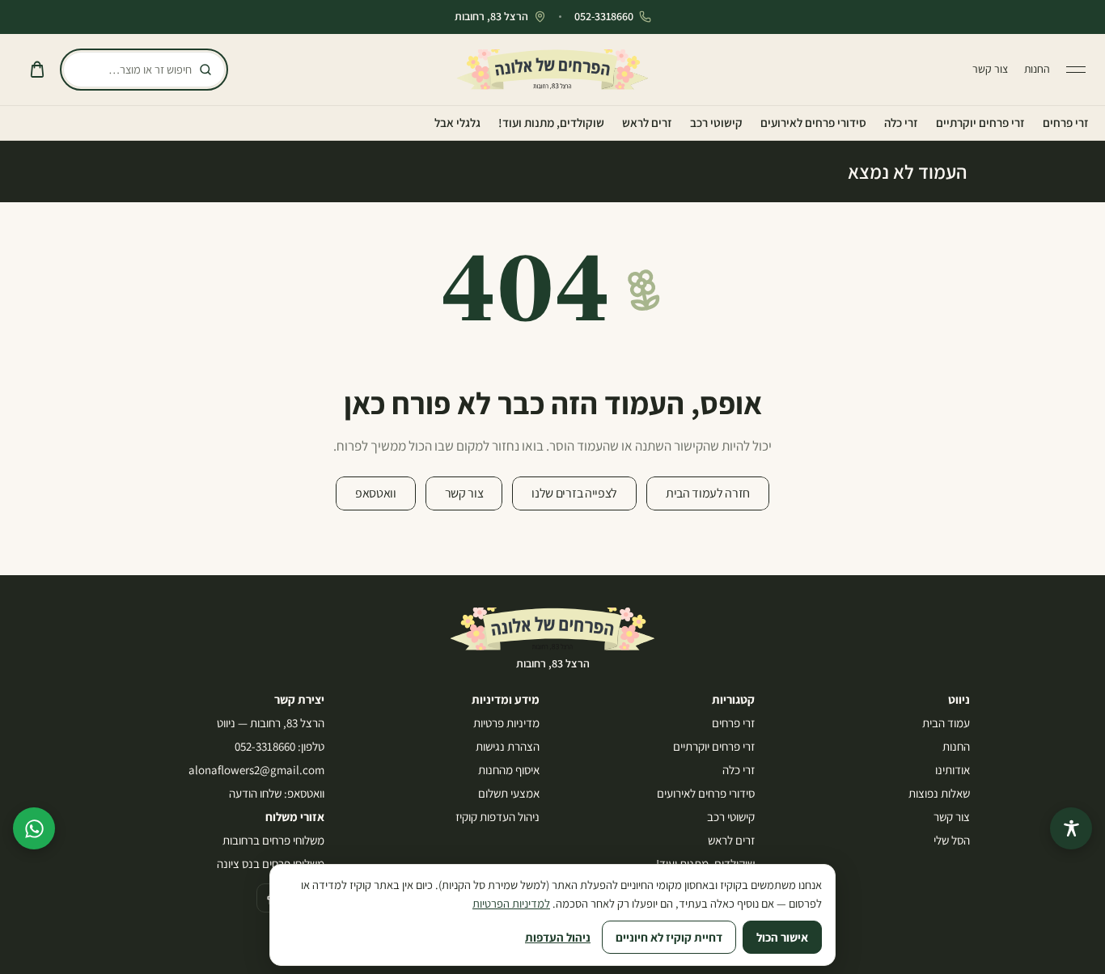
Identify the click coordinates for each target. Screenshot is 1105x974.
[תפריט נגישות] (1071, 828)
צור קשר (990, 68)
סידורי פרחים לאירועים (813, 122)
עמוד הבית (946, 722)
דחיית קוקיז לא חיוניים (669, 937)
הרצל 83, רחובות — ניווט (270, 722)
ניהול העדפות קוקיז (497, 816)
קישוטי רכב (716, 122)
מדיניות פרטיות (506, 722)
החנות (1037, 68)
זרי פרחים (1066, 122)
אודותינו (952, 769)
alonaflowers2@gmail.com (256, 769)
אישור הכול (782, 937)
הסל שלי (952, 840)
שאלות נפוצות (939, 793)
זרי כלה (901, 122)
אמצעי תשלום (509, 793)
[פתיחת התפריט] (1076, 69)
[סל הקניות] (37, 69)
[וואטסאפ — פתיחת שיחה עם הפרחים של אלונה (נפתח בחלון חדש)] (34, 828)
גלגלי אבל (457, 122)
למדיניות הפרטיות (511, 903)
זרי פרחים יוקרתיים (980, 122)
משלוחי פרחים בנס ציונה (270, 863)
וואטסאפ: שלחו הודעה (276, 793)
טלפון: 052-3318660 (279, 746)
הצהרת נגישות (508, 746)
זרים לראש (647, 122)
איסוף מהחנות (509, 769)
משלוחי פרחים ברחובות (273, 840)
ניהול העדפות (558, 937)
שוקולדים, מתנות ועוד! (551, 122)
